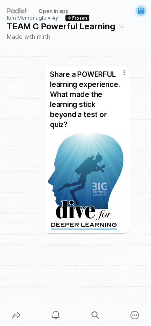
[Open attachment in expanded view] (86, 181)
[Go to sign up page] (141, 11)
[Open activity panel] (55, 315)
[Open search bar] (95, 315)
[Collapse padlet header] (121, 26)
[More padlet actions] (134, 315)
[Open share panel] (16, 315)
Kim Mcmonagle (27, 18)
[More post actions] (119, 76)
